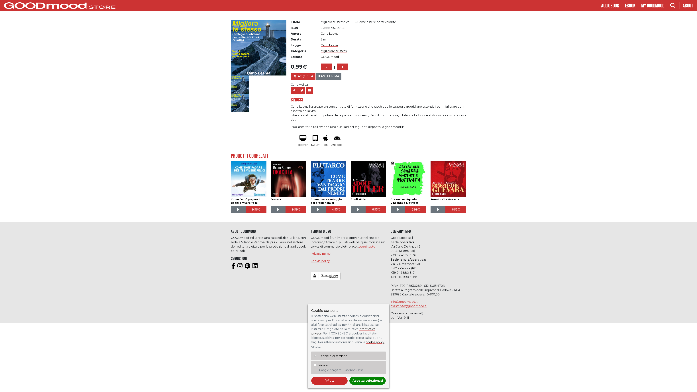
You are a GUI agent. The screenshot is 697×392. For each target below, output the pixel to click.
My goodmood (652, 6)
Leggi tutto (367, 246)
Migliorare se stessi (334, 51)
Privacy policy (321, 254)
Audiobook (610, 6)
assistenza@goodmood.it (409, 306)
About (688, 6)
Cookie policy (320, 261)
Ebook (630, 6)
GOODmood (330, 57)
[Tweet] (301, 90)
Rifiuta (330, 380)
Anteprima (330, 76)
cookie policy (375, 342)
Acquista (305, 76)
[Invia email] (309, 90)
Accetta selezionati (367, 380)
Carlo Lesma (329, 33)
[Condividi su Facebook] (294, 90)
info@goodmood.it (404, 301)
